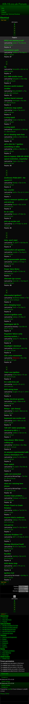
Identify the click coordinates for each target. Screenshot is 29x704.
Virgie (14, 161)
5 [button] (14, 33)
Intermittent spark (11, 50)
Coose (14, 110)
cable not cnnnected (12, 474)
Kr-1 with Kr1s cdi (11, 382)
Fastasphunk (16, 129)
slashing (15, 556)
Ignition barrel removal (13, 98)
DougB (14, 271)
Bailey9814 (16, 79)
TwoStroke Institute (18, 298)
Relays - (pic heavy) (12, 408)
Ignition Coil (9, 573)
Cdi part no (8, 525)
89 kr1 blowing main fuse (14, 134)
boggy (14, 401)
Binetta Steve (16, 375)
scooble (14, 252)
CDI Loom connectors (13, 355)
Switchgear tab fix (11, 324)
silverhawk (15, 101)
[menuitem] (2, 8)
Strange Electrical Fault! (14, 544)
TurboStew (15, 445)
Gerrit (14, 192)
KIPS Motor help (10, 563)
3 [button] (14, 28)
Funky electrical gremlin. (14, 399)
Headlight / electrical (12, 346)
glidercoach (16, 348)
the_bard (15, 411)
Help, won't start (10, 240)
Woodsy (15, 183)
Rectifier (7, 554)
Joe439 (14, 384)
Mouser (14, 204)
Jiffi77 (14, 537)
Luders (14, 566)
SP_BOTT (15, 242)
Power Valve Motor (11, 269)
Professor (15, 498)
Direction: (16, 591)
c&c (13, 224)
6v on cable (9, 212)
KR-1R (14, 546)
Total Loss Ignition (11, 372)
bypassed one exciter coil (14, 418)
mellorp (14, 317)
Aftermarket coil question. (14, 250)
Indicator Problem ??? (13, 535)
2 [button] (14, 26)
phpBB (10, 689)
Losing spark (9, 117)
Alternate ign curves (12, 278)
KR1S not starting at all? (14, 40)
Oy (5, 67)
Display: (16, 586)
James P (15, 339)
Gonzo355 (15, 69)
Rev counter (9, 190)
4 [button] (14, 30)
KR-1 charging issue (12, 305)
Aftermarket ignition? (13, 295)
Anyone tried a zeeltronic (14, 517)
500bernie (15, 358)
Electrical (4, 17)
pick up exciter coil (12, 221)
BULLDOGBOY (17, 91)
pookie (14, 43)
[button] (14, 35)
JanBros (15, 52)
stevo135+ (15, 281)
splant (14, 421)
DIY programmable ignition (15, 259)
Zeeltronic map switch (13, 108)
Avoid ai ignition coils (13, 314)
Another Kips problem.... (14, 496)
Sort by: (16, 588)
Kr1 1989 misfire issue (13, 76)
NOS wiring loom (11, 389)
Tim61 (14, 307)
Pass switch (9, 464)
